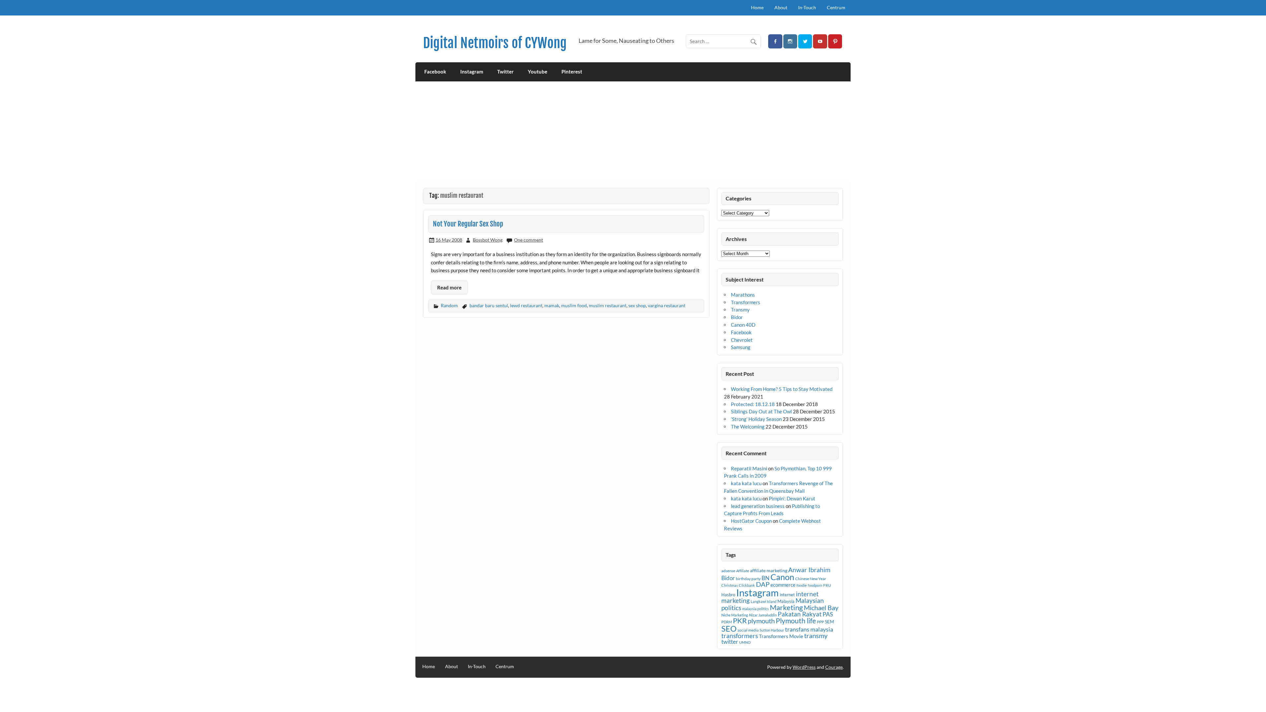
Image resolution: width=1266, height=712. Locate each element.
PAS (828, 614)
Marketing (786, 607)
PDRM (726, 622)
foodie (802, 585)
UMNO (745, 642)
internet (787, 594)
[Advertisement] (633, 131)
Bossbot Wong (487, 240)
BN (765, 578)
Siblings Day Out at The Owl (761, 411)
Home (757, 7)
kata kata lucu (746, 483)
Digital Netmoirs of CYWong (495, 43)
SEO (729, 628)
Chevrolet (742, 340)
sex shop (637, 305)
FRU (827, 585)
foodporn (815, 585)
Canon (782, 577)
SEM (829, 621)
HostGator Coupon (751, 521)
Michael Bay (821, 607)
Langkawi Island (763, 601)
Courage (834, 667)
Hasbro (728, 594)
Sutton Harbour (772, 630)
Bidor (737, 317)
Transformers (745, 302)
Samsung (740, 347)
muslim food (574, 305)
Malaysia (786, 601)
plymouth (761, 621)
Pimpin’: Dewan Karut (792, 498)
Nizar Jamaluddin (763, 615)
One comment (528, 240)
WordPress (804, 667)
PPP (820, 621)
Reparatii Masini (749, 468)
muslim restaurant (607, 305)
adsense (728, 570)
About (780, 7)
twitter (729, 641)
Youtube (537, 71)
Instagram (471, 71)
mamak (551, 305)
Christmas (729, 585)
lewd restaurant (526, 305)
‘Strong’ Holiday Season (756, 419)
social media (748, 630)
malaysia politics (755, 609)
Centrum (836, 7)
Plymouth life (796, 621)
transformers (739, 635)
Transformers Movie (781, 636)
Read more (449, 287)
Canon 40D (743, 325)
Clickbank (747, 585)
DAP (762, 584)
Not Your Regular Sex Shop (468, 224)
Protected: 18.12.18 (753, 404)
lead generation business (758, 506)
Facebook (435, 71)
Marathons (743, 295)
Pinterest (571, 71)
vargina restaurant (666, 305)
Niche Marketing (734, 615)
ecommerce (783, 585)
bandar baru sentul (488, 305)
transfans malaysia (809, 629)
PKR (740, 620)
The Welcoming (748, 427)
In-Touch (807, 7)
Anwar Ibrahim (809, 570)
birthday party (748, 578)
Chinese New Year (810, 578)
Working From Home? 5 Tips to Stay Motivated (781, 389)
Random (449, 305)
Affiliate (742, 571)
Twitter (505, 71)
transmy (816, 635)
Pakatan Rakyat (800, 614)
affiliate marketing (768, 570)
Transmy (740, 309)
